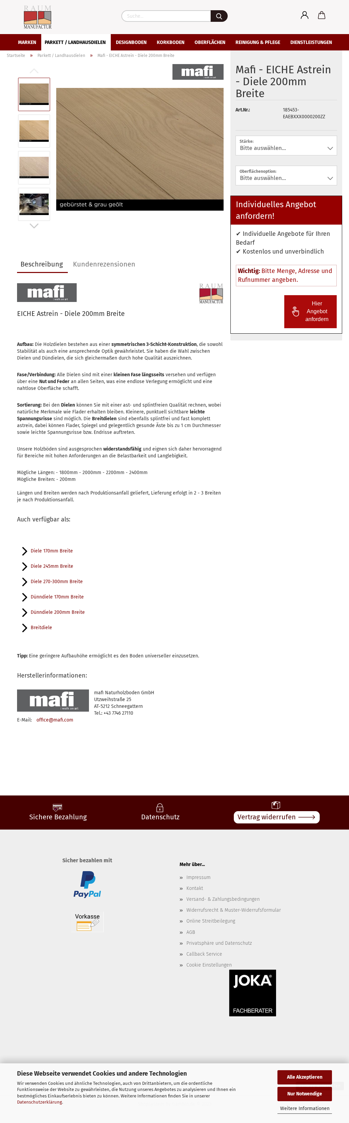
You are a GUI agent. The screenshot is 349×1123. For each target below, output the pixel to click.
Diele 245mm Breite (52, 566)
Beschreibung (41, 264)
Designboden (131, 42)
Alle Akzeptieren (304, 1077)
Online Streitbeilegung (210, 921)
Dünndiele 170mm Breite (57, 597)
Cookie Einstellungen (209, 965)
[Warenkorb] (321, 15)
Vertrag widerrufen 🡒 (277, 817)
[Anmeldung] (304, 15)
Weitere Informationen (305, 1108)
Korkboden (170, 42)
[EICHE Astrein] (140, 149)
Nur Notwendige (304, 1094)
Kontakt (194, 888)
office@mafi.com (54, 720)
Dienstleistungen (311, 42)
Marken (27, 42)
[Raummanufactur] (31, 17)
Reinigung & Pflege (258, 42)
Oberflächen (210, 42)
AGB (190, 932)
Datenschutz (160, 817)
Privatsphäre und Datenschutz (219, 943)
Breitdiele (41, 628)
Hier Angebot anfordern (317, 311)
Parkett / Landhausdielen (75, 42)
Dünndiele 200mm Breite (58, 612)
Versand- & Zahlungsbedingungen (223, 899)
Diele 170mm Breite (52, 551)
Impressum (198, 877)
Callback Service (204, 954)
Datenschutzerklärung (39, 1102)
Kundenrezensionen (104, 264)
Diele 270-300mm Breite (57, 582)
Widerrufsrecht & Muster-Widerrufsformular (233, 910)
